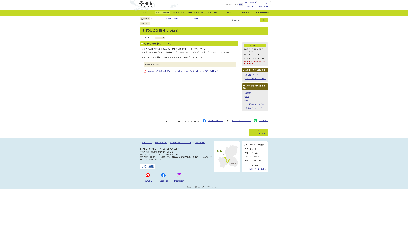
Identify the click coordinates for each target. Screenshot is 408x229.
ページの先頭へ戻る (258, 133)
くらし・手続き (165, 18)
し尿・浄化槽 (193, 18)
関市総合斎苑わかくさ (254, 104)
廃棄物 (248, 93)
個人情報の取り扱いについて (180, 143)
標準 (236, 4)
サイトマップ (147, 143)
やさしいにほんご (264, 6)
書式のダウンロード (253, 108)
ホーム (153, 18)
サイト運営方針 (161, 143)
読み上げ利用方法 (250, 2)
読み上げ (250, 6)
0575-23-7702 (254, 54)
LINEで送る (263, 121)
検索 (264, 20)
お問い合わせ (200, 143)
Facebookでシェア (215, 121)
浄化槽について (252, 75)
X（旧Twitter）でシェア (241, 121)
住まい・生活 (179, 18)
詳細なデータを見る (256, 169)
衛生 (247, 100)
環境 (247, 97)
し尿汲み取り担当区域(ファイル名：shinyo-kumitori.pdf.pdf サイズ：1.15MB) (183, 71)
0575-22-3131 (151, 154)
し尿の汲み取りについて (255, 79)
